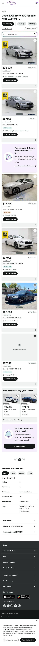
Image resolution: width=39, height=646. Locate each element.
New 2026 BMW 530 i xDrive (10, 410)
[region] (19, 632)
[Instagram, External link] (15, 605)
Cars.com (6, 629)
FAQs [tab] (13, 473)
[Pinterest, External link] (19, 605)
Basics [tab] (5, 473)
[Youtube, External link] (11, 605)
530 (4, 11)
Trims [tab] (30, 473)
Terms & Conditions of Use (9, 613)
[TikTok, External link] (4, 605)
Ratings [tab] (21, 473)
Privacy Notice (5, 617)
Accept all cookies (28, 640)
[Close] (37, 621)
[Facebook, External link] (8, 605)
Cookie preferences (11, 640)
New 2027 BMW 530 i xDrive (28, 410)
